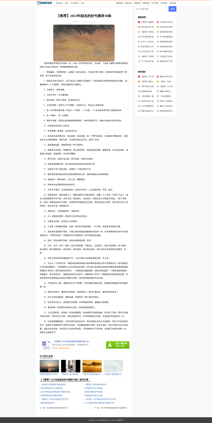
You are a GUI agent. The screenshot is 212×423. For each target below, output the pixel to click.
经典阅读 (137, 3)
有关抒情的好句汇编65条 (51, 388)
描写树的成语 (146, 91)
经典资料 (146, 3)
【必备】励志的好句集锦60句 (53, 384)
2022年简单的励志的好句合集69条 (114, 408)
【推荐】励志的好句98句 (95, 384)
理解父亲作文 (165, 91)
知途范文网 (103, 420)
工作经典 (163, 3)
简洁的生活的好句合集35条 (57, 408)
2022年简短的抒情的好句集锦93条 (55, 392)
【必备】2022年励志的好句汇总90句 (100, 399)
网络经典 (119, 3)
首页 (66, 3)
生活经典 (172, 3)
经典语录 (128, 3)
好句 (82, 3)
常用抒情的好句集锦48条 (51, 395)
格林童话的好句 (47, 403)
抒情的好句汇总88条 (94, 388)
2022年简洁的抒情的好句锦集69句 (99, 403)
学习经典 (74, 3)
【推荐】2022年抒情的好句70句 (54, 399)
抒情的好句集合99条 (94, 395)
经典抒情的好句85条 (94, 392)
